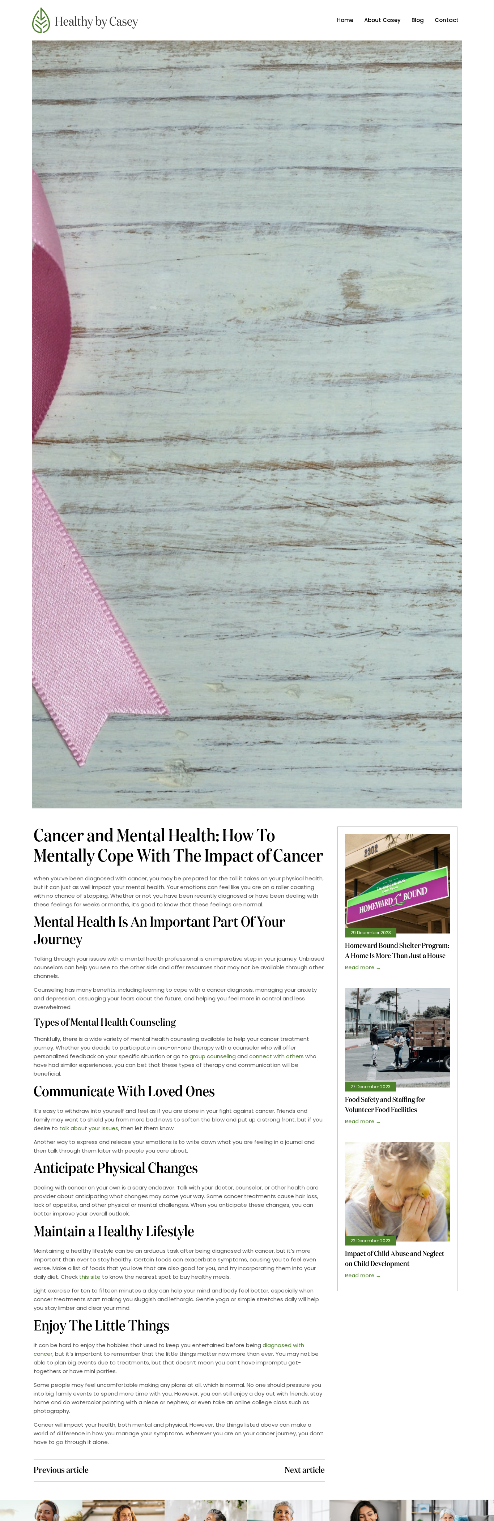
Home (345, 20)
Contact (447, 20)
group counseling (212, 1056)
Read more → (363, 967)
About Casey (382, 20)
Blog (418, 20)
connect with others (276, 1056)
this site (90, 1277)
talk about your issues (88, 1128)
